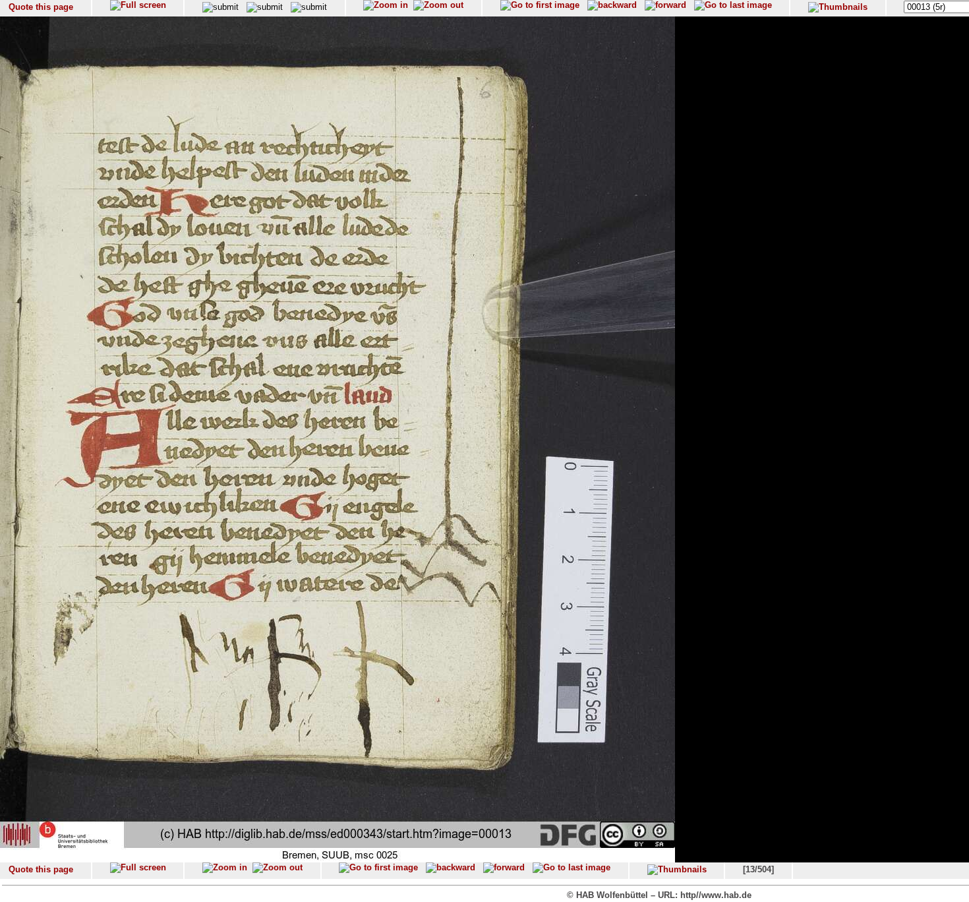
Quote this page (41, 7)
